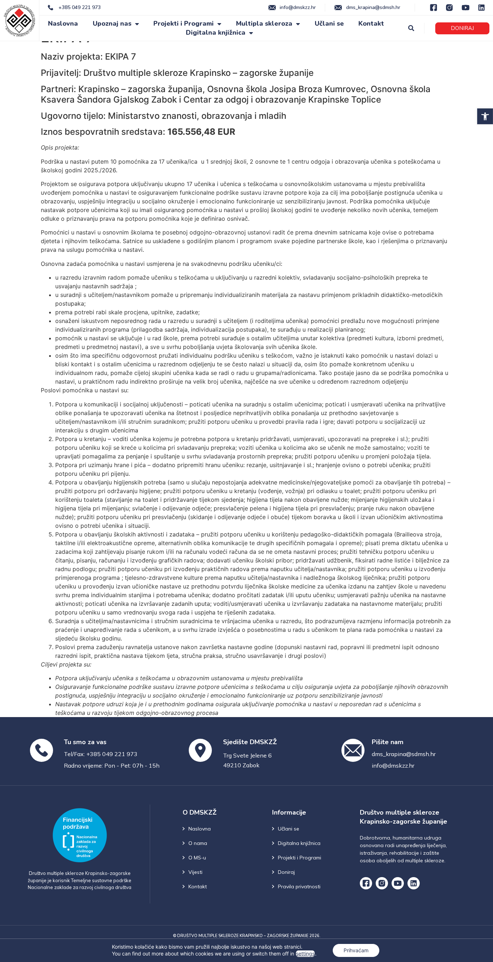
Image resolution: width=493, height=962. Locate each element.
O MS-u (197, 857)
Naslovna (63, 23)
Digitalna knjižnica (215, 32)
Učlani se (329, 23)
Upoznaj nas (112, 23)
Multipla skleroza (264, 23)
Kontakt (371, 23)
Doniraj (286, 872)
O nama (197, 843)
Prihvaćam (356, 950)
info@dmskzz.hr (393, 765)
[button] (485, 116)
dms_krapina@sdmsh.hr (404, 754)
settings (305, 953)
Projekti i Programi (183, 23)
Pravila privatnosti (299, 886)
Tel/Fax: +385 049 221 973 (101, 754)
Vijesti (195, 872)
